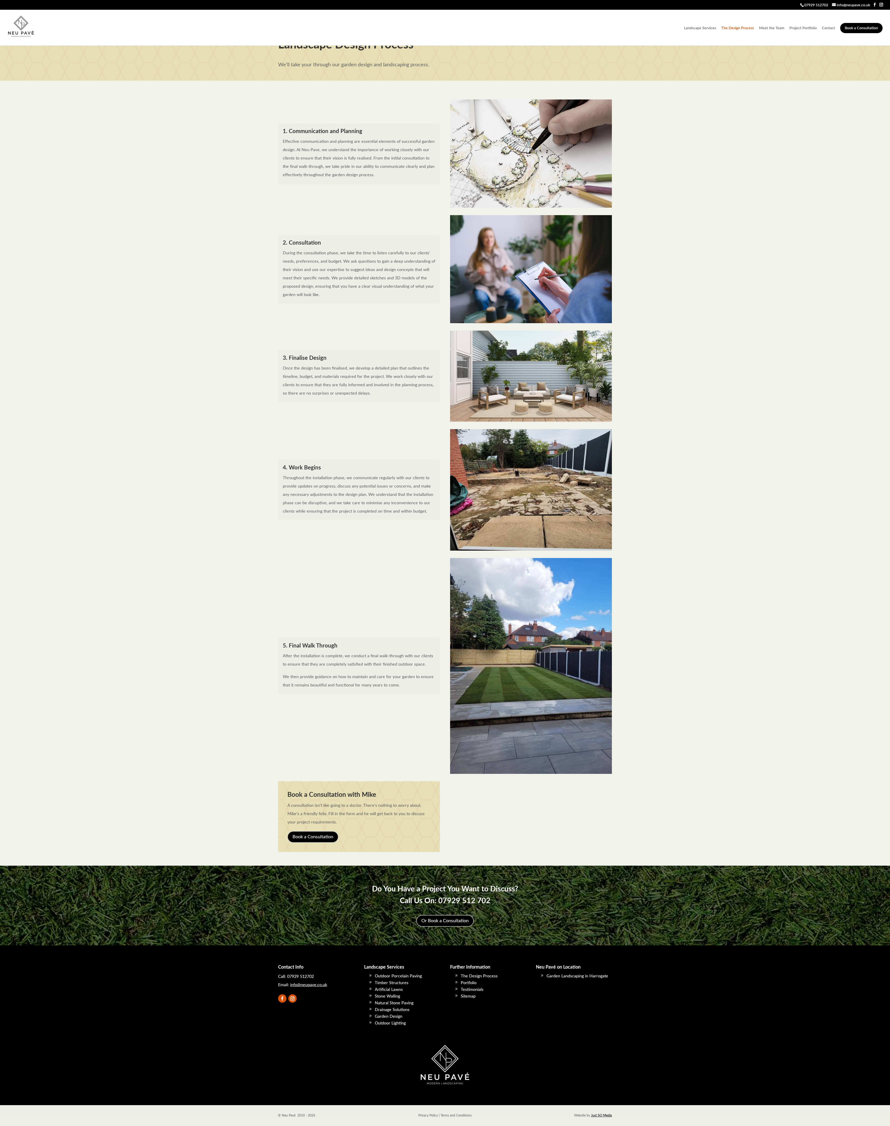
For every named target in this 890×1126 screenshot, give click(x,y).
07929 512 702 (464, 901)
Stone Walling (387, 996)
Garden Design (388, 1016)
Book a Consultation (861, 28)
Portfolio (469, 983)
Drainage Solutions (392, 1010)
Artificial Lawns (389, 990)
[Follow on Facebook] (282, 998)
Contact (828, 28)
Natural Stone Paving (394, 1003)
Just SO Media (601, 1115)
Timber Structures (391, 983)
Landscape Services (700, 28)
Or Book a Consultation (445, 921)
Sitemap (468, 996)
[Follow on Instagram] (292, 998)
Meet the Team (771, 28)
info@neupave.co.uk (308, 985)
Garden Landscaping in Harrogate (577, 976)
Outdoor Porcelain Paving (398, 976)
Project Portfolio (803, 28)
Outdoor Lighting (390, 1023)
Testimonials (472, 990)
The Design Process (737, 28)
